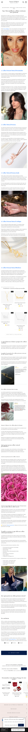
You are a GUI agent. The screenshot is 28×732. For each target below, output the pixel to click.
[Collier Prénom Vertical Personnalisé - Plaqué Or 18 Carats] (5, 308)
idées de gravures (10, 525)
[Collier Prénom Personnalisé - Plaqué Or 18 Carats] (19, 305)
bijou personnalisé (5, 7)
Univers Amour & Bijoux (13, 712)
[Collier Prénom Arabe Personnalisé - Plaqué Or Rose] (22, 329)
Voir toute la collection (14, 334)
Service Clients (13, 716)
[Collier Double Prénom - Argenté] (8, 325)
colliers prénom (12, 7)
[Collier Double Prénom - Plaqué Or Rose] (7, 325)
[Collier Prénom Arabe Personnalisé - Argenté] (20, 329)
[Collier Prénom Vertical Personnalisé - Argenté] (8, 308)
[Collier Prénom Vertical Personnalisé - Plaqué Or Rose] (7, 308)
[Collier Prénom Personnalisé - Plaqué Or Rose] (22, 305)
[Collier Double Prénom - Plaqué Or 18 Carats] (5, 325)
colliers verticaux (19, 7)
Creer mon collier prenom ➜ (18, 729)
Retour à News (14, 652)
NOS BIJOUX (14, 708)
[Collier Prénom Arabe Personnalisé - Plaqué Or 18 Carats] (19, 329)
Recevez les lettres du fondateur (13, 704)
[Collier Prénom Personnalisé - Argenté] (20, 305)
